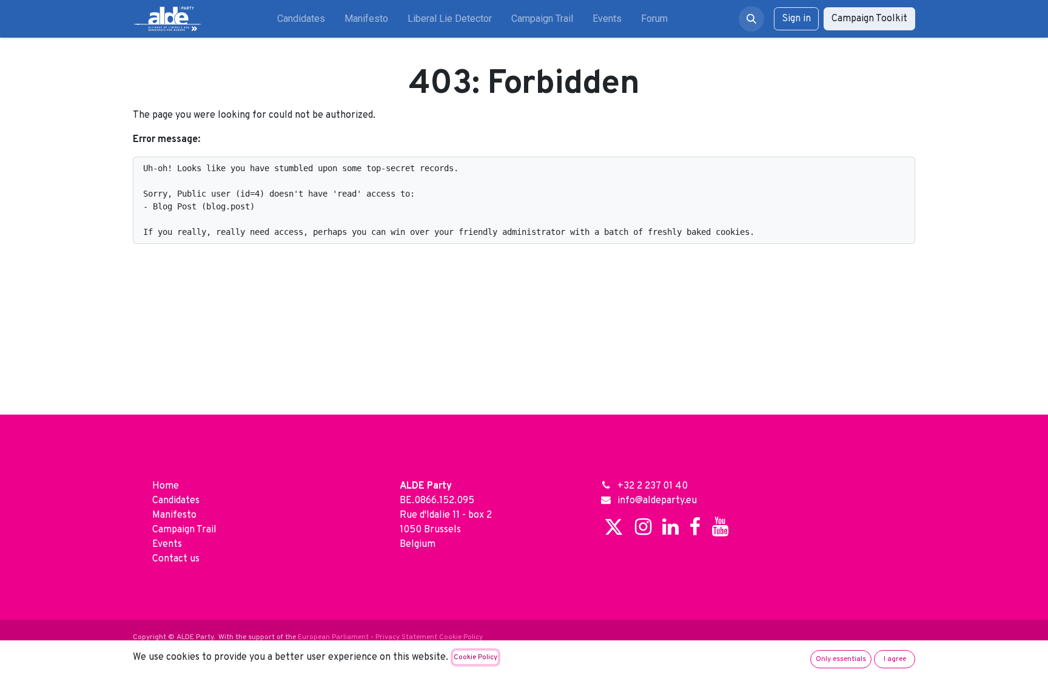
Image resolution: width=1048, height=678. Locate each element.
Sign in (796, 19)
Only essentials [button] (841, 659)
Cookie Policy (475, 657)
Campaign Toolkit (869, 19)
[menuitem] (301, 19)
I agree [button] (895, 659)
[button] (751, 19)
